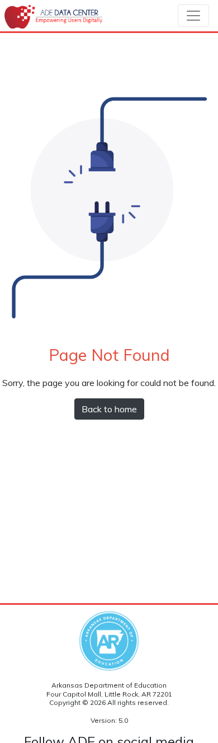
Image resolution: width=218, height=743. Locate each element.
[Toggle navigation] (193, 15)
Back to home (109, 409)
